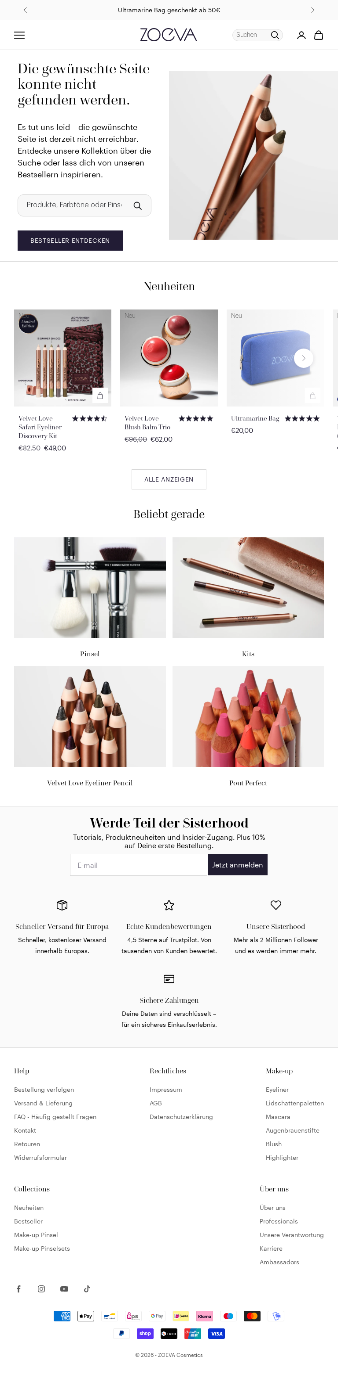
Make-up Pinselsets (42, 1248)
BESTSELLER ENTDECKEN (70, 240)
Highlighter (282, 1157)
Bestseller (28, 1221)
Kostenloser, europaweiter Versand (169, 14)
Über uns (273, 1207)
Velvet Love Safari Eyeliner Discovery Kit (40, 427)
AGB (156, 1103)
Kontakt (25, 1130)
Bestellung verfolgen (44, 1089)
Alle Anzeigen (169, 479)
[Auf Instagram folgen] (41, 1288)
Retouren (27, 1144)
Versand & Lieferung (43, 1103)
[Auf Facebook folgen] (18, 1288)
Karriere (271, 1248)
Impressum (166, 1089)
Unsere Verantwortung (292, 1234)
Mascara (278, 1116)
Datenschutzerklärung (181, 1116)
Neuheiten (29, 1207)
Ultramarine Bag (255, 418)
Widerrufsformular (40, 1157)
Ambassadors (279, 1262)
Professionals (279, 1221)
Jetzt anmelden (237, 864)
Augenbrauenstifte (293, 1130)
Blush (274, 1144)
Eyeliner (277, 1089)
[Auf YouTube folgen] (64, 1288)
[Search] (137, 205)
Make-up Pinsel (36, 1234)
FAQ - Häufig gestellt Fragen (55, 1116)
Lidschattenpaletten (295, 1103)
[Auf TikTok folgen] (87, 1288)
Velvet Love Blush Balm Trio (147, 422)
